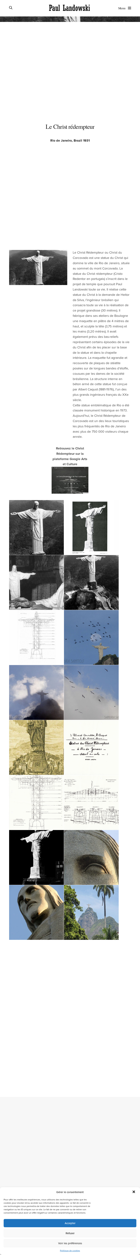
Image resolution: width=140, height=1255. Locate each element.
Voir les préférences (70, 1243)
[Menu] (128, 8)
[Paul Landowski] (69, 8)
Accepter (70, 1223)
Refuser (70, 1233)
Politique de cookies (70, 1250)
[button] (134, 1192)
